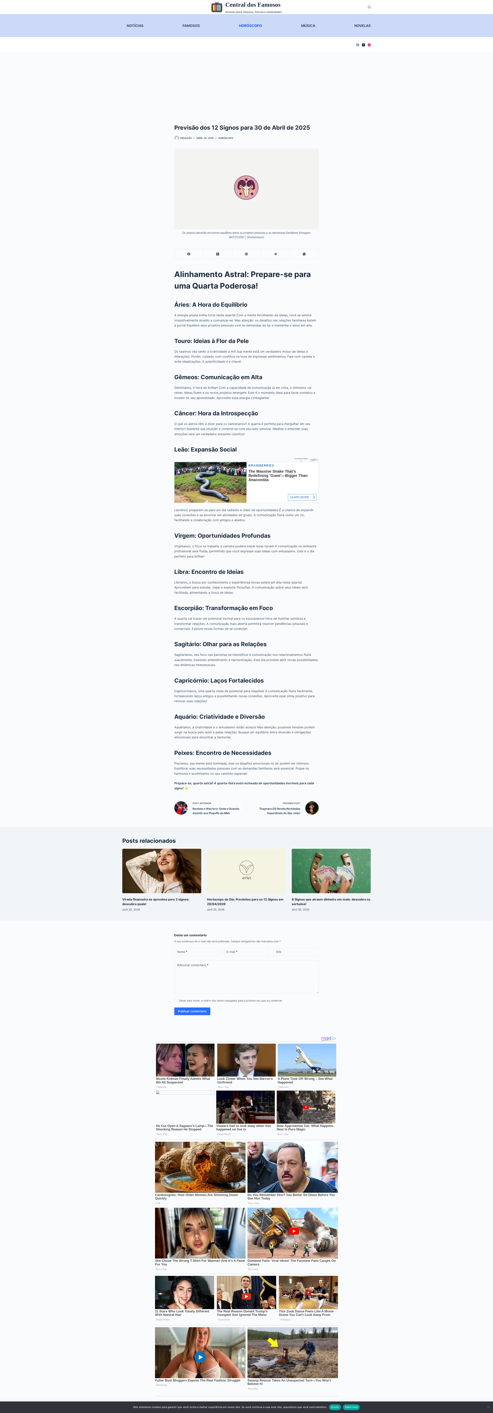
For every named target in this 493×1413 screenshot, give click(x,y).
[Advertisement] (246, 81)
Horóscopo (250, 26)
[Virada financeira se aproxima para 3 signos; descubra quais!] (161, 871)
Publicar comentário (192, 1011)
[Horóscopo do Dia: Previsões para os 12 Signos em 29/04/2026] (246, 871)
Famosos (191, 26)
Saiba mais (351, 1407)
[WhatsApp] (304, 254)
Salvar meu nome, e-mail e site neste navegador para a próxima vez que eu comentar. (231, 1000)
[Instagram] (369, 44)
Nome (182, 952)
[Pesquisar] (369, 7)
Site (278, 952)
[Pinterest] (246, 254)
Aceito (335, 1407)
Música (308, 26)
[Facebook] (357, 44)
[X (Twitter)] (363, 44)
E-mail (232, 952)
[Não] (488, 1407)
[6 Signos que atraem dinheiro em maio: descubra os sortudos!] (331, 871)
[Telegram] (275, 254)
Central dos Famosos (252, 4)
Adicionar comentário (192, 965)
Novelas (362, 26)
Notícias (135, 26)
